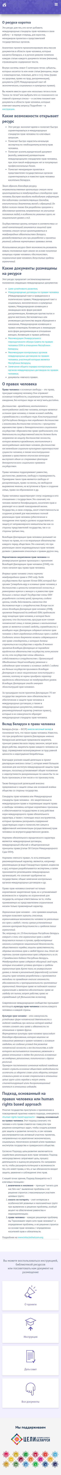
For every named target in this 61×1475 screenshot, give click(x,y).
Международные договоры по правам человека (33, 292)
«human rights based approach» (18, 1116)
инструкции (8, 109)
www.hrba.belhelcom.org (30, 1237)
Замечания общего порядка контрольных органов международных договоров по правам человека (33, 370)
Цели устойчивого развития (22, 288)
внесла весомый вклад (39, 729)
